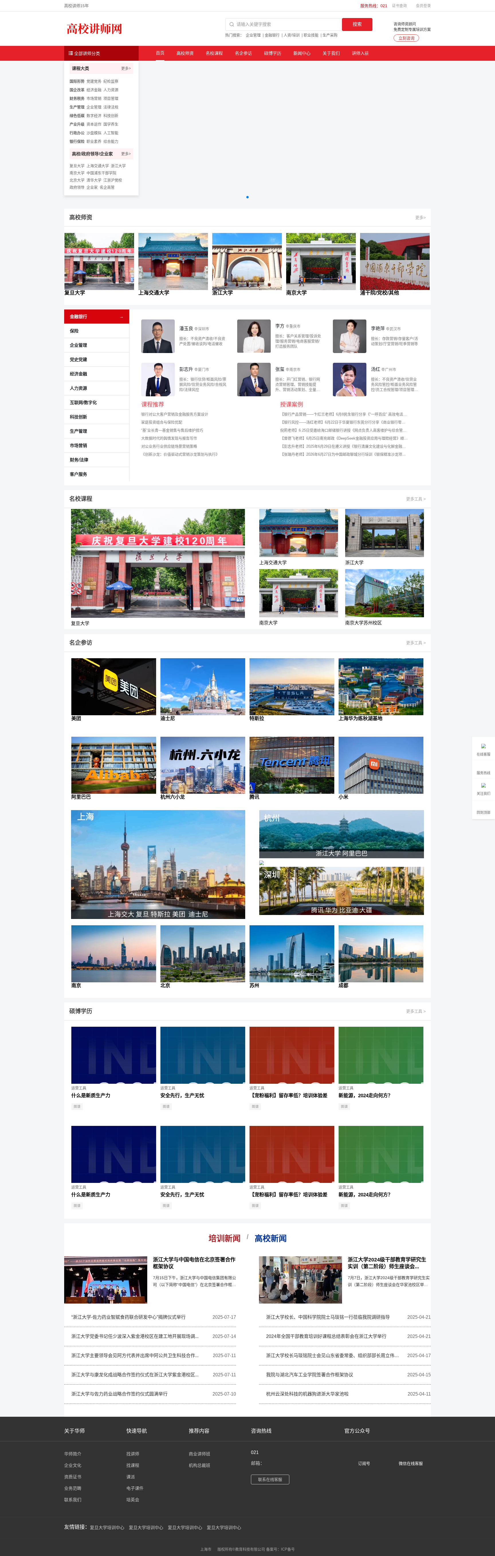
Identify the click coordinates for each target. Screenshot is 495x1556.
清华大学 (94, 180)
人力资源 (110, 90)
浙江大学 (118, 166)
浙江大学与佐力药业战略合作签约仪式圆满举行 (119, 1394)
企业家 (92, 187)
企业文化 (72, 1465)
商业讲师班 (199, 1453)
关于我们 (331, 53)
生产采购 (330, 35)
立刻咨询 (406, 38)
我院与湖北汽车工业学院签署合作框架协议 (309, 1374)
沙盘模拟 (94, 133)
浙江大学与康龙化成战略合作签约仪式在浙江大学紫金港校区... (135, 1374)
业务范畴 (72, 1488)
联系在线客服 (270, 1479)
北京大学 (77, 180)
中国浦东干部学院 (101, 173)
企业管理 (253, 35)
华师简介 (72, 1453)
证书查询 (399, 5)
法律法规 (110, 107)
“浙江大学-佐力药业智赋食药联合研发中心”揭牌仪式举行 (128, 1317)
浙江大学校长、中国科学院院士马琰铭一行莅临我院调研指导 (328, 1317)
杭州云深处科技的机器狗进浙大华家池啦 (307, 1394)
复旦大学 (77, 166)
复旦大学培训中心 (107, 1527)
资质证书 (72, 1476)
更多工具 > (416, 499)
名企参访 (243, 53)
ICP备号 (288, 1549)
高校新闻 (271, 1238)
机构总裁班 (199, 1465)
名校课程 (214, 53)
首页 (160, 52)
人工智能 (110, 133)
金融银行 (272, 35)
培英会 (132, 1499)
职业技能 (311, 35)
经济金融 (94, 90)
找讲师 (132, 1453)
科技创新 (110, 115)
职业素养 (94, 141)
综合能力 (110, 141)
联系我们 (72, 1499)
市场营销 (94, 98)
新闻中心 (302, 53)
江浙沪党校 (112, 180)
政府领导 (77, 187)
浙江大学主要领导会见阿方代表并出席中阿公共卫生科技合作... (135, 1355)
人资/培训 (292, 35)
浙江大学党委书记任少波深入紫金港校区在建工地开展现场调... (135, 1336)
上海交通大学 (98, 166)
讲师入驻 (360, 53)
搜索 (357, 24)
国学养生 (110, 124)
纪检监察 (110, 81)
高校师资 (185, 53)
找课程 (132, 1465)
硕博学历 (272, 53)
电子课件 (135, 1488)
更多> (126, 68)
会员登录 (423, 5)
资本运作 (94, 124)
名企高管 (107, 187)
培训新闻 (225, 1238)
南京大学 (77, 173)
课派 (130, 1476)
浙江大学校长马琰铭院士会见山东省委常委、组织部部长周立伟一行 (334, 1355)
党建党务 (94, 81)
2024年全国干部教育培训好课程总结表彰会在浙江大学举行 (326, 1336)
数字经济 (94, 115)
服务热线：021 (373, 5)
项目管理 (110, 98)
